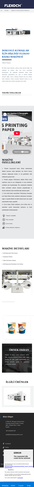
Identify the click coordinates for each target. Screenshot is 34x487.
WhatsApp (5, 485)
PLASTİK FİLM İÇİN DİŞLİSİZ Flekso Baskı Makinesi (17, 402)
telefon (13, 485)
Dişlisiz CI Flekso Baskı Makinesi (20, 10)
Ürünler (7, 10)
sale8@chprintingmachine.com (14, 434)
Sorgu (29, 485)
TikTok (7, 447)
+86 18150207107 (11, 430)
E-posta (21, 485)
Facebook (8, 443)
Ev (1, 10)
